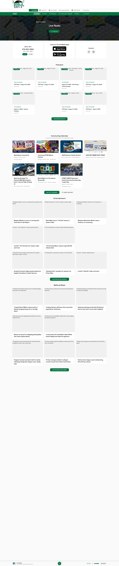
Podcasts (53, 13)
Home (37, 13)
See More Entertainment (59, 279)
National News (59, 285)
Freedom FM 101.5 (65, 10)
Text (31, 54)
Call (25, 54)
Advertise (86, 10)
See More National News (59, 369)
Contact (86, 13)
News (77, 13)
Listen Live (55, 31)
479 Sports (65, 82)
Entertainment (59, 198)
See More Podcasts (59, 118)
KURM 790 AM (77, 10)
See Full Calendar (51, 192)
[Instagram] (93, 52)
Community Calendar (66, 13)
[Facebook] (89, 52)
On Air (45, 13)
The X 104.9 (44, 10)
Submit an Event (68, 192)
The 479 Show (18, 82)
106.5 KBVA (34, 10)
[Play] (59, 563)
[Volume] (92, 563)
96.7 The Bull (54, 10)
